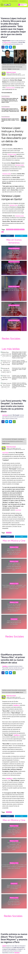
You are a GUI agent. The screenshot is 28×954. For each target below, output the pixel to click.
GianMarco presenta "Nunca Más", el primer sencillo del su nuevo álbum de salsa (14, 551)
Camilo (4, 946)
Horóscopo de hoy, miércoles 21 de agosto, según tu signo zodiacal (19, 369)
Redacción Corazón (11, 72)
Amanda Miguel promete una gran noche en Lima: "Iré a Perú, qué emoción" (14, 902)
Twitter (21, 235)
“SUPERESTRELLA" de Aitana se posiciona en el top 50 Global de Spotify (14, 289)
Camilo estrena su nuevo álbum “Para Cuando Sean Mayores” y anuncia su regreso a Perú (14, 566)
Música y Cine (14, 547)
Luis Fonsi (5, 415)
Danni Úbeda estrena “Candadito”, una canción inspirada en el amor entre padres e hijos (14, 587)
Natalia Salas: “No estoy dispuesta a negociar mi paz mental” (14, 324)
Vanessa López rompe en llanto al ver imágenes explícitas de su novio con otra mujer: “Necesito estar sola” (10, 110)
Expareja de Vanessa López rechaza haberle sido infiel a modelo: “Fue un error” (10, 120)
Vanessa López (7, 42)
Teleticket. (17, 952)
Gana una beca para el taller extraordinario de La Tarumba (14, 622)
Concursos (14, 619)
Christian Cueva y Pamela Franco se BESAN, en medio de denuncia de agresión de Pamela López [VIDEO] (19, 362)
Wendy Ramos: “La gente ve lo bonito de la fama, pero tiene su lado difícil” (14, 309)
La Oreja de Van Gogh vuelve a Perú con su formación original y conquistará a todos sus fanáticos (14, 607)
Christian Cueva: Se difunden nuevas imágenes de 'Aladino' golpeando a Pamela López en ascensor (19, 377)
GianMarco (9, 812)
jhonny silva (16, 229)
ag (2, 231)
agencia (22, 229)
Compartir (8, 235)
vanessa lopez (10, 229)
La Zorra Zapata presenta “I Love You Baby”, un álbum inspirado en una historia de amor (14, 253)
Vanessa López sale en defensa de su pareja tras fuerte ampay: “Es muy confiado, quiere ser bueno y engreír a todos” (9, 100)
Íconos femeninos (5, 96)
